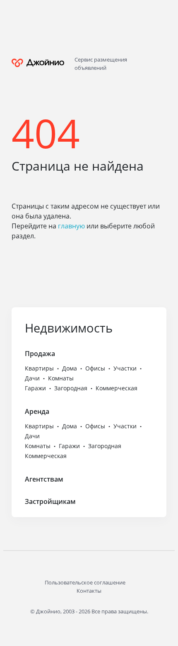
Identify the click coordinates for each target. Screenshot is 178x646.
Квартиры (39, 368)
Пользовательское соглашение (85, 582)
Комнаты (61, 378)
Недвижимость (69, 328)
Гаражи (35, 388)
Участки (125, 368)
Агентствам (44, 479)
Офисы (95, 368)
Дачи (32, 378)
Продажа (40, 353)
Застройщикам (50, 501)
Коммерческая (116, 388)
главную (71, 225)
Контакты (89, 590)
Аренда (37, 411)
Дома (69, 368)
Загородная (70, 388)
